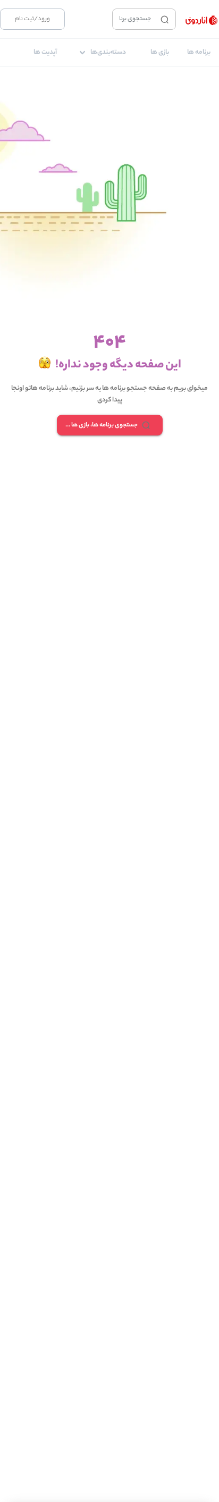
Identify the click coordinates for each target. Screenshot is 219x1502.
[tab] (199, 52)
